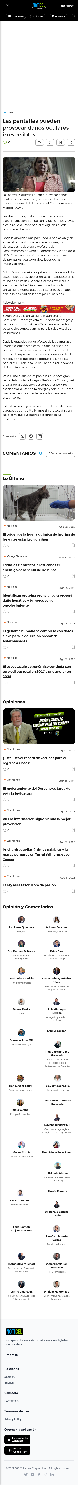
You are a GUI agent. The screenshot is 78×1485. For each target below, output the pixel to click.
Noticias (38, 16)
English (9, 1382)
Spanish (9, 1376)
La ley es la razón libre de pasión (29, 885)
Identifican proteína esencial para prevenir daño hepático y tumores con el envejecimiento (38, 600)
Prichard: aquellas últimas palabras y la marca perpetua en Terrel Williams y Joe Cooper (36, 854)
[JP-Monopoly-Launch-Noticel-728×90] (39, 309)
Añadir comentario (60, 453)
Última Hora (16, 16)
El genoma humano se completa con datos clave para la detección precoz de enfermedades (38, 636)
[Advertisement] (39, 61)
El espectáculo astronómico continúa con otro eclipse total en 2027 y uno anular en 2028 (37, 671)
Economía (58, 16)
